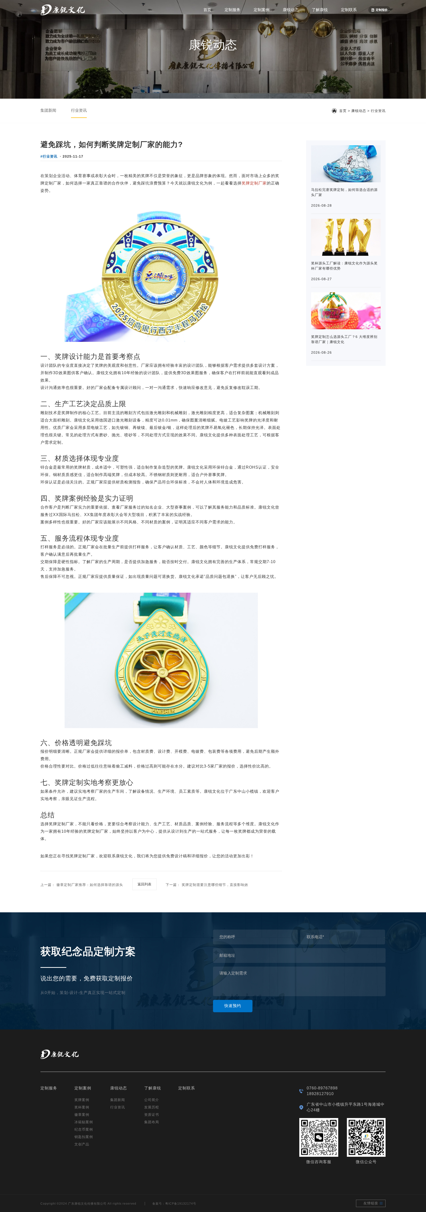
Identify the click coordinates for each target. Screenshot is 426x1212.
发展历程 (151, 1107)
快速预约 (232, 1006)
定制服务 (232, 10)
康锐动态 (291, 10)
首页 (207, 10)
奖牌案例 (81, 1100)
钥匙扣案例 (83, 1137)
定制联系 (349, 10)
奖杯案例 (81, 1107)
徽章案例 (81, 1115)
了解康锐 (320, 10)
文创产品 (81, 1144)
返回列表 (144, 884)
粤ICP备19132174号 (180, 1203)
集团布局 (151, 1122)
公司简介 (151, 1100)
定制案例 (261, 10)
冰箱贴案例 (83, 1122)
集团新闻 (48, 110)
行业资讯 (79, 110)
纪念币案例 (83, 1129)
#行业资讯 (48, 156)
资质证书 (151, 1115)
